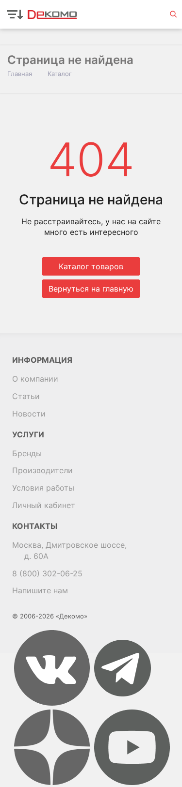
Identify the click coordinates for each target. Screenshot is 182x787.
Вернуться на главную (91, 288)
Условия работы (43, 488)
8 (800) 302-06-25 (47, 573)
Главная (19, 73)
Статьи (26, 396)
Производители (42, 470)
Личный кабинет (43, 505)
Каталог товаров (91, 266)
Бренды (27, 453)
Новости (29, 413)
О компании (35, 379)
